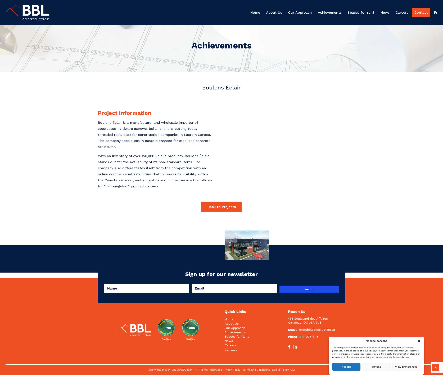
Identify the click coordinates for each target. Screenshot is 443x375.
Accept (346, 366)
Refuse (376, 366)
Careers (402, 12)
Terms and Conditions (256, 369)
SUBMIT (309, 289)
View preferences (406, 366)
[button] (419, 341)
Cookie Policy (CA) (283, 369)
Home (255, 12)
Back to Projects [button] (221, 207)
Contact (421, 12)
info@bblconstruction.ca (317, 329)
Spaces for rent (361, 12)
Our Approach (300, 12)
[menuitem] (256, 12)
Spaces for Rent (237, 336)
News (385, 12)
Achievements (330, 12)
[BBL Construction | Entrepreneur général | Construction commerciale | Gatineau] (27, 12)
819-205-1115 (309, 336)
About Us (274, 12)
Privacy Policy (231, 369)
